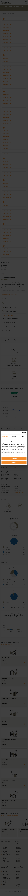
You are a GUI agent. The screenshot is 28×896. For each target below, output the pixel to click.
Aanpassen (13, 462)
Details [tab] (14, 436)
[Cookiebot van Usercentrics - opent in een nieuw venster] (21, 433)
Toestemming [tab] (5, 436)
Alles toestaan (14, 458)
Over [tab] (23, 436)
